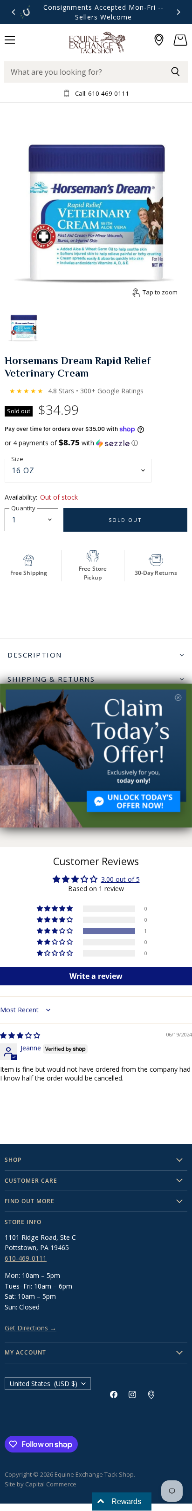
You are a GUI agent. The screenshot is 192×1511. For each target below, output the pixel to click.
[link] (96, 755)
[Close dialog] (178, 697)
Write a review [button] (96, 976)
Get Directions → (30, 1327)
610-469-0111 (26, 1258)
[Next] (178, 12)
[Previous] (14, 12)
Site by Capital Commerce (40, 1484)
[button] (96, 443)
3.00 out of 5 (120, 879)
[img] (20, 1035)
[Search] (175, 72)
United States (43, 1383)
